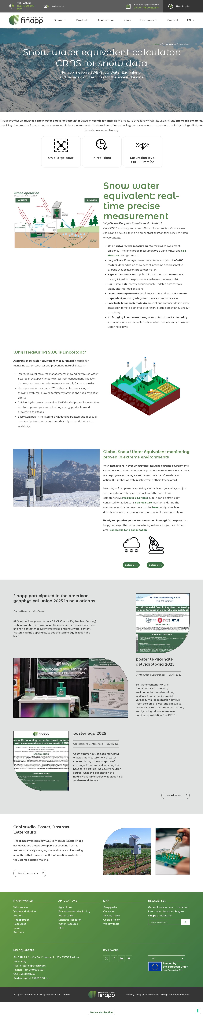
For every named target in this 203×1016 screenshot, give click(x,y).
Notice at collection (101, 1012)
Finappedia (110, 907)
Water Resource (68, 924)
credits (66, 994)
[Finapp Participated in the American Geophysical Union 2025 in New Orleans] (71, 687)
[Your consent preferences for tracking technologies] (198, 1011)
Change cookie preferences (175, 994)
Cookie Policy (111, 919)
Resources (19, 924)
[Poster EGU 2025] (41, 761)
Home (155, 44)
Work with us (111, 924)
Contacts (108, 911)
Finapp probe (21, 919)
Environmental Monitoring (74, 911)
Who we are (20, 907)
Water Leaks (66, 915)
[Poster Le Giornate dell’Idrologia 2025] (162, 623)
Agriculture (65, 907)
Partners (18, 932)
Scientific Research (69, 919)
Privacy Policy (111, 915)
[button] (131, 565)
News (16, 928)
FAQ (61, 928)
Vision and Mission (24, 911)
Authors (18, 915)
